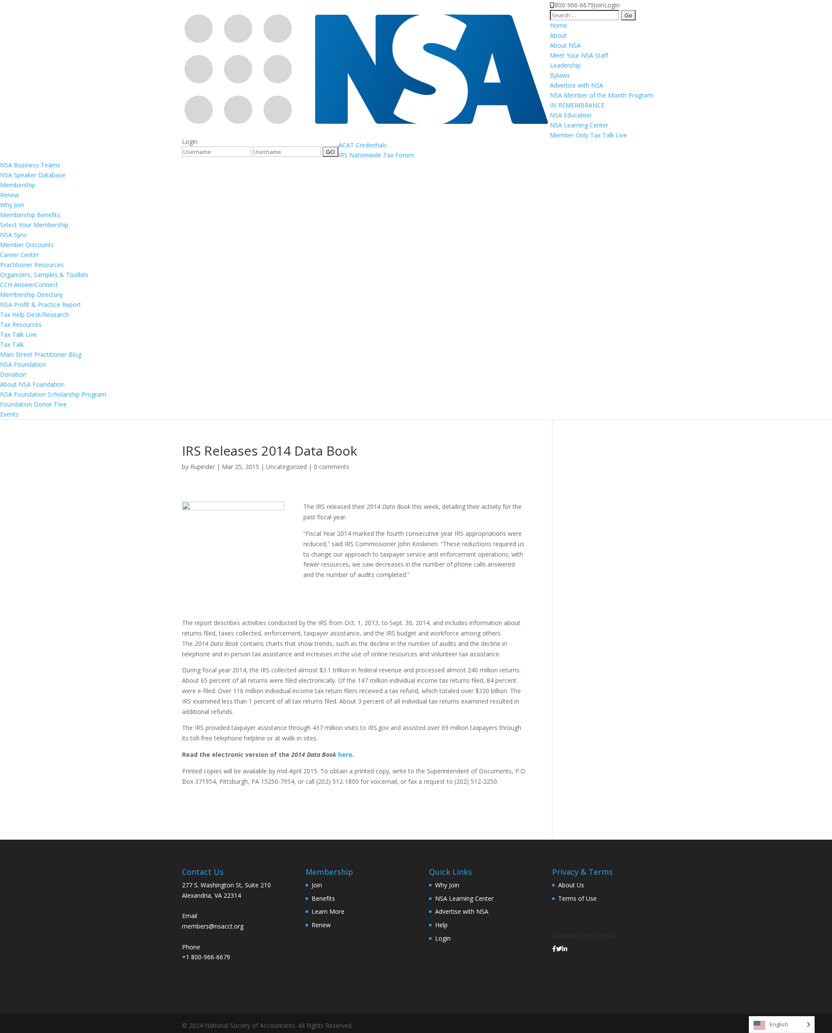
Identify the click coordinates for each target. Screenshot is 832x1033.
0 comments (331, 467)
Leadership (565, 65)
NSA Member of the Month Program (601, 95)
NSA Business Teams (30, 165)
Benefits (323, 898)
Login (612, 5)
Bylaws (560, 75)
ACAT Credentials (362, 145)
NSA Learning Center (579, 125)
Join (599, 5)
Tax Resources (21, 324)
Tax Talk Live (18, 334)
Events (9, 414)
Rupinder (202, 467)
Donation (13, 374)
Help (441, 925)
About (558, 35)
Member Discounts (27, 245)
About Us (571, 885)
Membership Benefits (30, 215)
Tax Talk (12, 344)
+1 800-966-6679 (206, 957)
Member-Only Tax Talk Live (588, 135)
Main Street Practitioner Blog (40, 354)
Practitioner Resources (32, 265)
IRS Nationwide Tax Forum (376, 155)
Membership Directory (31, 294)
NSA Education (571, 115)
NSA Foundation (23, 364)
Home (558, 25)
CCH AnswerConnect (29, 284)
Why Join (12, 205)
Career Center (19, 255)
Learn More (328, 911)
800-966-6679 (574, 5)
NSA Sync (13, 235)
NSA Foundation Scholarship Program (53, 394)
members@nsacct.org (213, 926)
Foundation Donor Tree (33, 404)
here (345, 754)
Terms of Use (577, 898)
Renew (9, 195)
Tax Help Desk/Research (34, 314)
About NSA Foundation (32, 384)
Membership (17, 185)
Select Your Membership (34, 225)
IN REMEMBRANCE (577, 105)
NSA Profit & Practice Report (40, 304)
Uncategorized (286, 467)
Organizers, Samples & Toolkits (44, 274)
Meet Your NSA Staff (579, 55)
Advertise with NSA (576, 85)
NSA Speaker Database (32, 175)
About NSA (565, 45)
